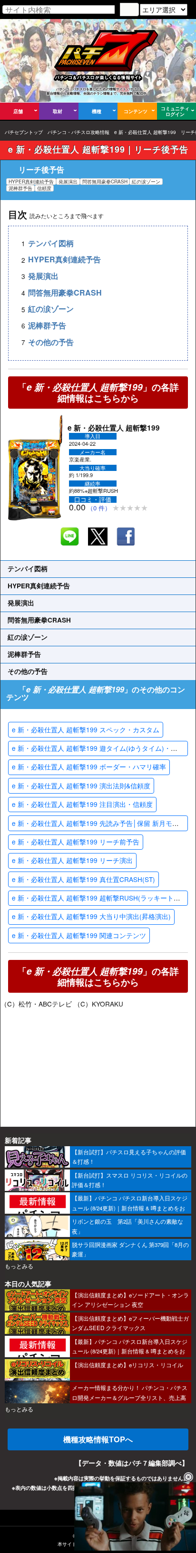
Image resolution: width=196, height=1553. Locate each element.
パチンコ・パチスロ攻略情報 (78, 132)
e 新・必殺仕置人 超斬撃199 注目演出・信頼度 (82, 804)
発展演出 (43, 275)
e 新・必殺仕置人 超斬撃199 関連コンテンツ (79, 935)
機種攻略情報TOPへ (98, 1439)
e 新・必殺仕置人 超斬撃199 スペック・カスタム (85, 729)
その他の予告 (51, 341)
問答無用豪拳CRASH (65, 292)
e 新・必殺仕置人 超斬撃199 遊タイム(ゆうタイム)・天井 (98, 748)
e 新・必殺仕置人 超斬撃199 (145, 132)
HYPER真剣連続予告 (64, 259)
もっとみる (19, 1266)
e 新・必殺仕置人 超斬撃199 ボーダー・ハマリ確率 (89, 766)
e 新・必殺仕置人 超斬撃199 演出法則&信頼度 (81, 785)
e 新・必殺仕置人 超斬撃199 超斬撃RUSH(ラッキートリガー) (104, 897)
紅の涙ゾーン (51, 309)
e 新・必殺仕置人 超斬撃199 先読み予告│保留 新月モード (99, 823)
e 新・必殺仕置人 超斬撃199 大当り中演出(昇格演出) (91, 916)
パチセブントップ (24, 132)
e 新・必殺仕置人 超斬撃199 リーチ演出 (72, 860)
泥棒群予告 (47, 325)
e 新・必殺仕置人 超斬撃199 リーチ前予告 (75, 841)
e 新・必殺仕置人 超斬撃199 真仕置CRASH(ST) (83, 879)
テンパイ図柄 (51, 243)
